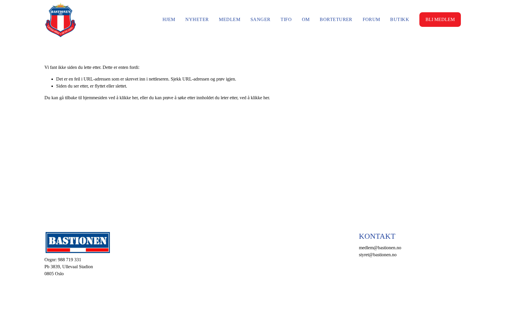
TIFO (286, 19)
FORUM (371, 19)
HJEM (168, 19)
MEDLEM (229, 19)
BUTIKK (399, 19)
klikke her (129, 97)
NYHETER (197, 19)
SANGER (260, 19)
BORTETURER (336, 19)
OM (306, 19)
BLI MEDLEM (440, 19)
